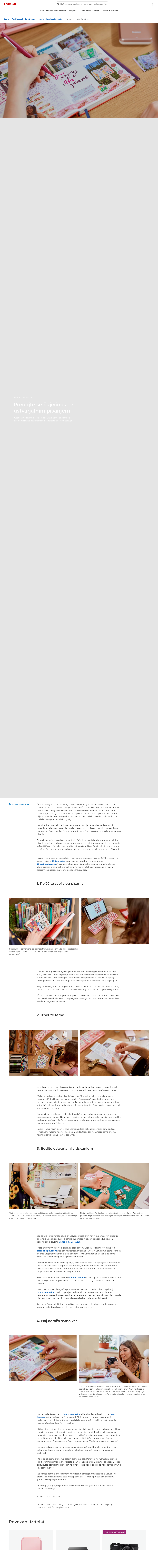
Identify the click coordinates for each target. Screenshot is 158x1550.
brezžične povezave (47, 1251)
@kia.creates (58, 861)
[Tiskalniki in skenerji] (100, 10)
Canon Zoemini (77, 1277)
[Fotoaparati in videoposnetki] (67, 10)
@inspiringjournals (46, 864)
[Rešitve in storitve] (119, 10)
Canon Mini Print (45, 1292)
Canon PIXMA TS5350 (69, 1242)
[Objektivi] (78, 10)
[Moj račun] (152, 4)
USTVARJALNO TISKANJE (23, 398)
